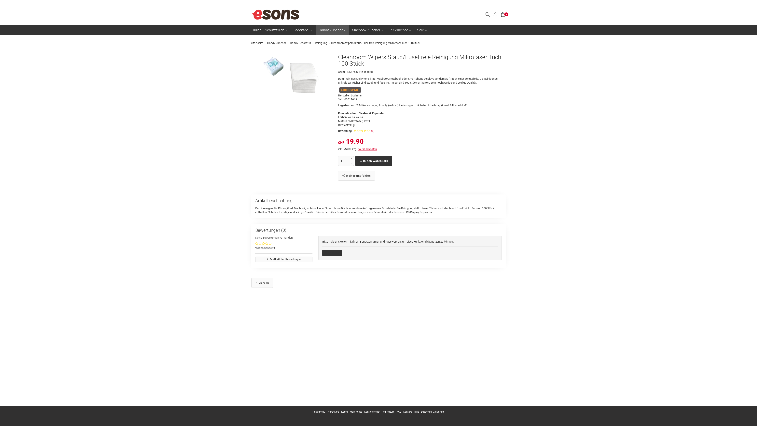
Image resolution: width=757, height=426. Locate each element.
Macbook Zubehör (366, 30)
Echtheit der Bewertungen (285, 259)
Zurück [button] (263, 282)
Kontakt (407, 411)
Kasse (344, 411)
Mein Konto (356, 411)
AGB (399, 411)
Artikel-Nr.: (345, 71)
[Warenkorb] (503, 15)
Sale (420, 30)
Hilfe (416, 411)
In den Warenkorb (375, 161)
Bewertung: (345, 131)
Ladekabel (301, 30)
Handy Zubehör (331, 30)
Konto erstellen (372, 411)
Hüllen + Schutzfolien (268, 30)
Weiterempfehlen (358, 175)
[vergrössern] (292, 77)
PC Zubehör (399, 30)
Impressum (388, 411)
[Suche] (488, 15)
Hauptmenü (318, 411)
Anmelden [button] (333, 252)
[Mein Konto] (495, 15)
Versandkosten (367, 149)
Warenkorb (333, 411)
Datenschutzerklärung (433, 411)
